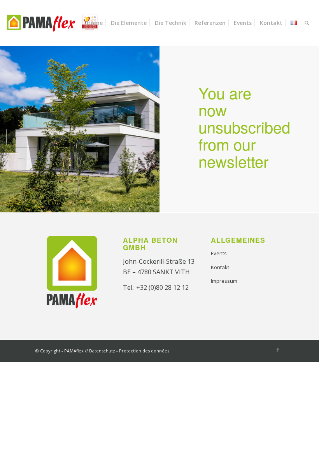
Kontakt (220, 267)
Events (219, 253)
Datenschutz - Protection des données (129, 351)
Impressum (224, 280)
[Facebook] (278, 350)
